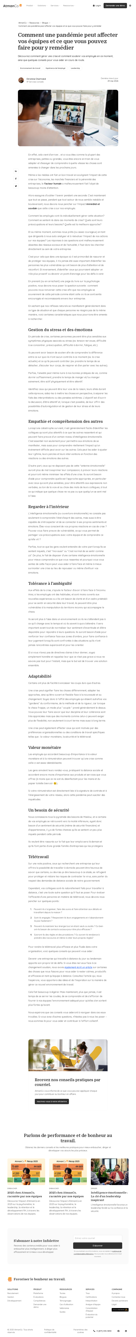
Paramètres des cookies (81, 1331)
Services (54, 5)
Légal (114, 1304)
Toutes (62, 1293)
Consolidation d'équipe (91, 1309)
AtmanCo (22, 23)
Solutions (42, 5)
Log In (98, 5)
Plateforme (38, 1293)
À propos (116, 1293)
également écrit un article (78, 967)
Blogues (63, 1297)
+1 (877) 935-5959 (103, 1331)
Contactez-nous (118, 1297)
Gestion (10, 1297)
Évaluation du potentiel (91, 1315)
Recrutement (12, 1293)
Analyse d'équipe (93, 1304)
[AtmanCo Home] (12, 5)
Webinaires (64, 1308)
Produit (29, 5)
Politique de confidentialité (50, 1331)
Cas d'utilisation (66, 1304)
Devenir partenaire (120, 1301)
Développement (14, 1301)
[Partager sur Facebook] (16, 178)
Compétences (39, 1301)
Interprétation (91, 1301)
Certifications (91, 1297)
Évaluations (38, 1297)
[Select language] (130, 5)
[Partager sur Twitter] (16, 186)
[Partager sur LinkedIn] (16, 171)
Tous (88, 1293)
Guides (62, 1312)
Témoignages (65, 1301)
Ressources (68, 5)
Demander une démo (115, 5)
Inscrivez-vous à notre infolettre (52, 1101)
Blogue (45, 23)
